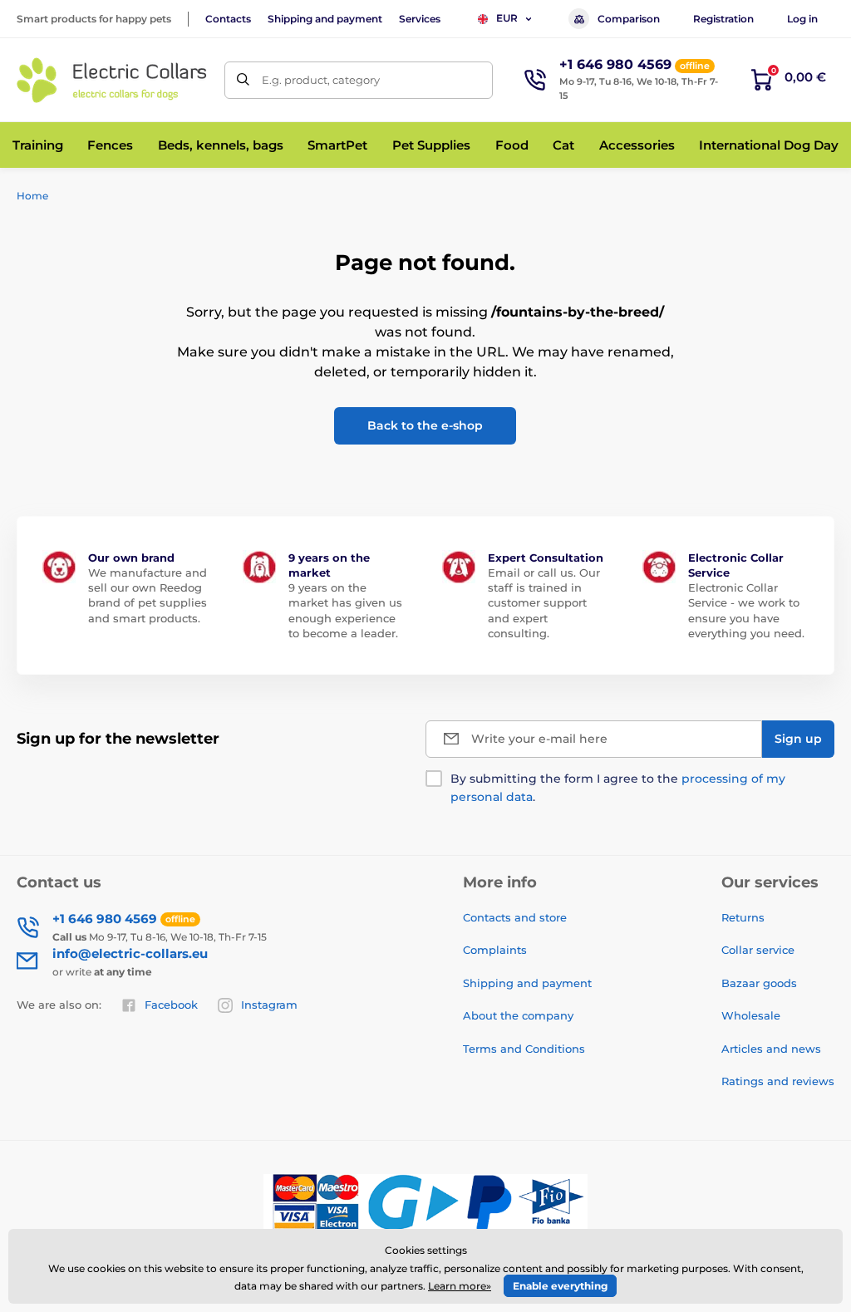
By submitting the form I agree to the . (617, 787)
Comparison (629, 18)
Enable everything (560, 1286)
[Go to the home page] (112, 80)
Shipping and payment (325, 18)
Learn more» (459, 1286)
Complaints (495, 949)
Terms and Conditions (524, 1048)
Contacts (228, 18)
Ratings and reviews (777, 1081)
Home (32, 195)
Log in (802, 18)
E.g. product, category (321, 79)
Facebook (171, 1004)
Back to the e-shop (425, 425)
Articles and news (771, 1048)
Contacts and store (515, 917)
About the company (518, 1015)
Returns (743, 917)
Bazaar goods (759, 983)
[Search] (243, 80)
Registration (723, 18)
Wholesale (750, 1015)
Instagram (269, 1004)
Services (419, 18)
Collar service (757, 949)
